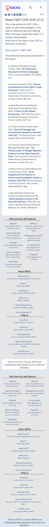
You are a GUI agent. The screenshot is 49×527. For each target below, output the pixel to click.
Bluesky (22, 44)
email (32, 40)
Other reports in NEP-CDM (18, 50)
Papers (11, 75)
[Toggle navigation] (30, 8)
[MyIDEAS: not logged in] (42, 14)
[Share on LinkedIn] (20, 15)
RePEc (20, 362)
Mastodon (10, 44)
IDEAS (10, 362)
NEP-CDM (32, 24)
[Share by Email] (23, 15)
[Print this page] (25, 15)
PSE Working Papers (28, 135)
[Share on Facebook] (14, 15)
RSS (37, 40)
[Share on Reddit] (17, 15)
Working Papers (22, 156)
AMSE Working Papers (31, 114)
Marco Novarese (13, 34)
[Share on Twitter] (12, 15)
